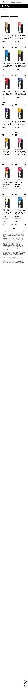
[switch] (25, 685)
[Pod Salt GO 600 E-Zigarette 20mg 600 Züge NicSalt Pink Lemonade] (20, 143)
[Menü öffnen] (2, 6)
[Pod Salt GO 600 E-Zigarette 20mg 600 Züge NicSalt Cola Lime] (20, 55)
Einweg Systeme (5, 90)
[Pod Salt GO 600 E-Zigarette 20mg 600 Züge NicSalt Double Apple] (7, 83)
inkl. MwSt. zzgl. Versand (5, 158)
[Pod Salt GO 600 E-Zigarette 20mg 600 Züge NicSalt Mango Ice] (20, 113)
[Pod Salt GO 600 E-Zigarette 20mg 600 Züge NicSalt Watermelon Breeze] (20, 173)
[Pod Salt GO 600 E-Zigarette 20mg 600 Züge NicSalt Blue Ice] (20, 203)
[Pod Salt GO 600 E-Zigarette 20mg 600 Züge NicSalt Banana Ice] (7, 203)
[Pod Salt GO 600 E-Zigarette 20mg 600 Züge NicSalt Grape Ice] (7, 113)
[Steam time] (5, 2)
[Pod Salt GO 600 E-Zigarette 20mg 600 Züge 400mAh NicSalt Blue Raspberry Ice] (7, 55)
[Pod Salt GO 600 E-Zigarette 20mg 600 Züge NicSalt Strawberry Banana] (7, 173)
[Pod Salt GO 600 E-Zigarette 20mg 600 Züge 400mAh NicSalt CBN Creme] (7, 27)
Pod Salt (3, 12)
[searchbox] (18, 2)
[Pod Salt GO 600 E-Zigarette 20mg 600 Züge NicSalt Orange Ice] (7, 143)
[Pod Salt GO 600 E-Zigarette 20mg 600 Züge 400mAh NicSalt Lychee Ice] (20, 27)
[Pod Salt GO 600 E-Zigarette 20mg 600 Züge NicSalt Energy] (20, 83)
